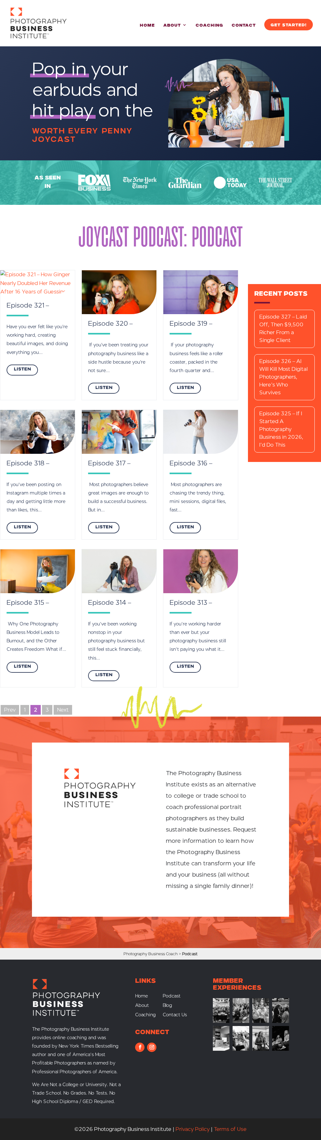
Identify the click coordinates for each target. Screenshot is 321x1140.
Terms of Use (230, 1129)
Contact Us (175, 1015)
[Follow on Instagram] (151, 1047)
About (172, 26)
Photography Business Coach (151, 953)
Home (147, 26)
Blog (167, 1005)
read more (22, 370)
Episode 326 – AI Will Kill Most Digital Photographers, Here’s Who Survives (283, 377)
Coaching (209, 26)
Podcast (172, 996)
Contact (244, 26)
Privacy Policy (193, 1129)
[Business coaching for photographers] (221, 1021)
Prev (10, 710)
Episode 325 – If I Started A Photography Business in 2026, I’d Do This (281, 429)
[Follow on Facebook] (140, 1047)
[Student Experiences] (221, 1049)
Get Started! (289, 25)
